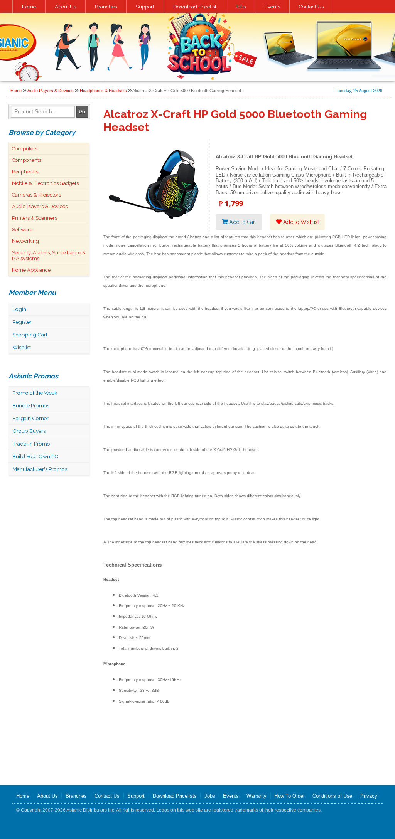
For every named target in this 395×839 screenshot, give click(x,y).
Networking (25, 241)
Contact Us (311, 7)
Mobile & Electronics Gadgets (45, 183)
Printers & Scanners (34, 218)
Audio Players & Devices (50, 90)
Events (272, 7)
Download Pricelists (175, 796)
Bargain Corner (30, 418)
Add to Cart (242, 222)
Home (29, 7)
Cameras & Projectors (36, 195)
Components (26, 160)
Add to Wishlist (300, 222)
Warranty (256, 796)
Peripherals (25, 172)
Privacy (368, 796)
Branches (106, 7)
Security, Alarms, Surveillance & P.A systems (49, 255)
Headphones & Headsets (103, 90)
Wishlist (21, 347)
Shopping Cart (29, 334)
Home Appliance (31, 270)
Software (22, 229)
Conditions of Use (332, 796)
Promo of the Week (34, 393)
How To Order (289, 796)
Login (19, 309)
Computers (24, 148)
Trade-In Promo (31, 444)
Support (145, 7)
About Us (65, 7)
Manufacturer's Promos (39, 469)
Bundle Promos (30, 405)
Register (22, 322)
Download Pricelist (194, 7)
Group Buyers (29, 431)
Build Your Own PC (35, 456)
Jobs (240, 7)
